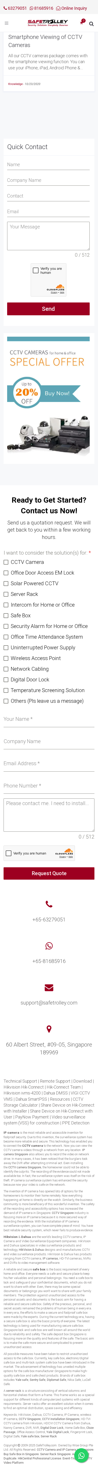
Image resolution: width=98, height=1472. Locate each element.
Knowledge (15, 84)
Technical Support (20, 1081)
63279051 (17, 8)
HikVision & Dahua (31, 1249)
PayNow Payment (32, 1116)
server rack (13, 1390)
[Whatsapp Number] (49, 946)
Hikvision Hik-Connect (24, 1087)
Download (82, 1081)
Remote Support (55, 1081)
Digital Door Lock (52, 1428)
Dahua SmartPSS (31, 1099)
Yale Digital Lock (57, 1432)
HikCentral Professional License (39, 1458)
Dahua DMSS (56, 1092)
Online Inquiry (73, 8)
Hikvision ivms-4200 (22, 1092)
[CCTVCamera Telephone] (49, 905)
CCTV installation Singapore (60, 1419)
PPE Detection (75, 1122)
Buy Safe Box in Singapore (21, 1454)
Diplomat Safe (56, 1380)
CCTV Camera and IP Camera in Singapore (65, 1449)
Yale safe (21, 1380)
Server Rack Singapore (55, 1454)
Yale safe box (30, 1436)
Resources (60, 1099)
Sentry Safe (37, 1380)
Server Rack (49, 1436)
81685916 (43, 8)
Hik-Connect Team (64, 1087)
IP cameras (50, 1258)
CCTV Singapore (63, 1213)
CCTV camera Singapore (24, 1167)
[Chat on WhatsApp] (81, 1455)
